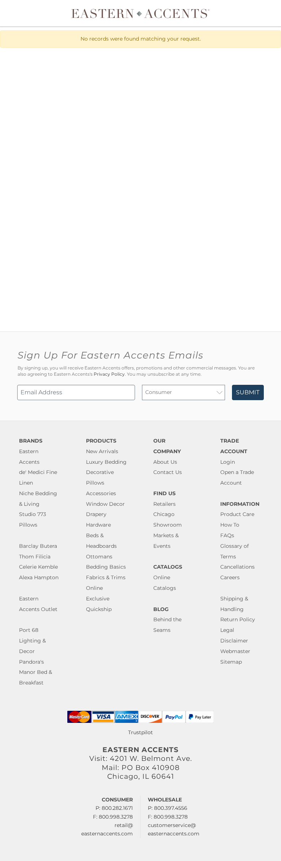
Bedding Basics (106, 567)
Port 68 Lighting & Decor (32, 641)
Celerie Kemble (38, 567)
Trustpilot (140, 732)
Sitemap (231, 662)
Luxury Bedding (106, 462)
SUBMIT (247, 392)
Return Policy (237, 619)
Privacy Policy (109, 374)
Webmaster (235, 651)
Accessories (101, 493)
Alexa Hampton (39, 577)
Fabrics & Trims (105, 577)
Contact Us (167, 472)
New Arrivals (102, 451)
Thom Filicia (34, 556)
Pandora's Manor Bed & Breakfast (35, 672)
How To (229, 524)
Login (227, 462)
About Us (165, 462)
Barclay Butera (38, 546)
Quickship (99, 609)
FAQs (227, 535)
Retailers (164, 504)
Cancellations (237, 567)
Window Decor (105, 504)
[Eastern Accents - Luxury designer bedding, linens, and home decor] (140, 13)
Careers (230, 577)
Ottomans (99, 556)
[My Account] (264, 13)
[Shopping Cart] (270, 13)
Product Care (237, 514)
